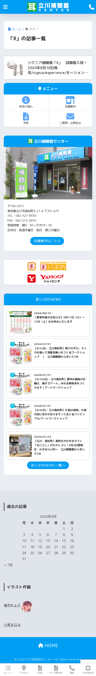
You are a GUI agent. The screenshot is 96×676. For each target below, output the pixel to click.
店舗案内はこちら (47, 241)
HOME (50, 645)
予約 (26, 122)
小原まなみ (12, 624)
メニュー (8, 672)
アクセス (23, 672)
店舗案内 (70, 106)
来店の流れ (26, 106)
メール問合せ (56, 672)
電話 (72, 672)
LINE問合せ (88, 672)
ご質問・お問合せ (70, 122)
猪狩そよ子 (12, 605)
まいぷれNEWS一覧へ (48, 465)
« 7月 (8, 565)
